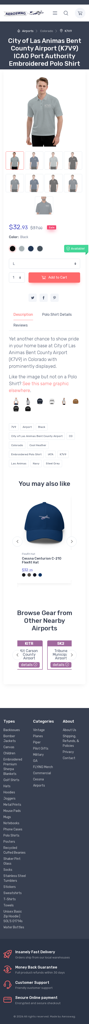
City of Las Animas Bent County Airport (37, 436)
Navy (36, 463)
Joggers (9, 798)
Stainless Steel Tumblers (14, 878)
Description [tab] (23, 314)
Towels (8, 905)
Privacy (68, 752)
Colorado (17, 445)
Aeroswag (68, 1016)
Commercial (42, 773)
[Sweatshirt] (27, 401)
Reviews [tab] (20, 325)
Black (41, 427)
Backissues (11, 730)
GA (35, 761)
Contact (69, 758)
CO (71, 436)
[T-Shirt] (63, 401)
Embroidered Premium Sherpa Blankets (12, 767)
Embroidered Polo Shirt (26, 454)
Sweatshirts (12, 893)
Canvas (8, 747)
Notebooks (11, 823)
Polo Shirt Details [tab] (57, 314)
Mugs (7, 817)
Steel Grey (53, 463)
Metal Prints (12, 805)
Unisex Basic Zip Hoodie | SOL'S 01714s (13, 916)
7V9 (13, 427)
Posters (9, 842)
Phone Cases (12, 829)
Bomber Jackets (9, 738)
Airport (27, 427)
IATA (50, 454)
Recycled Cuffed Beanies (14, 850)
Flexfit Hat (28, 553)
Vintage (39, 730)
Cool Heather (37, 445)
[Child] (16, 401)
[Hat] (39, 401)
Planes (38, 736)
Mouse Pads (12, 811)
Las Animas (18, 463)
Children (9, 753)
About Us (69, 730)
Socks (7, 870)
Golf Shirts (11, 780)
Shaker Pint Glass (12, 861)
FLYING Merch (43, 767)
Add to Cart (57, 277)
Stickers (9, 887)
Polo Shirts (11, 835)
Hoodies (9, 792)
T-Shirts (9, 899)
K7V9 (68, 31)
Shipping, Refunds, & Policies (71, 741)
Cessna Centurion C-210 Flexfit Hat (41, 560)
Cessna (38, 779)
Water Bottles (13, 927)
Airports (27, 31)
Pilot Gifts (40, 748)
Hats (6, 786)
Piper (37, 742)
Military (38, 755)
